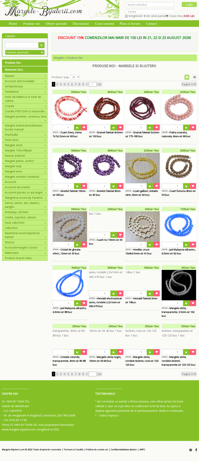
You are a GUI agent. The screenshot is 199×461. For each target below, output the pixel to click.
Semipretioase (14, 86)
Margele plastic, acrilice (19, 161)
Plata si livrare (130, 23)
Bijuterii (9, 76)
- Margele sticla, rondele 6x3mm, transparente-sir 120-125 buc (179, 360)
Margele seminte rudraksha (22, 176)
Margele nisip (13, 166)
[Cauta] (41, 45)
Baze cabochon (14, 222)
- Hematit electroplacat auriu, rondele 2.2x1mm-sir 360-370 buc (105, 302)
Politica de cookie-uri (97, 449)
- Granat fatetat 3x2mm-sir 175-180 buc (142, 134)
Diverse (9, 242)
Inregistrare (135, 16)
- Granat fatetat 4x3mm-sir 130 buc (106, 134)
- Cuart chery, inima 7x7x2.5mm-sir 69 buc (67, 134)
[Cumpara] (77, 127)
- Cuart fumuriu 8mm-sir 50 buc (179, 193)
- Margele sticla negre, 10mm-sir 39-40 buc (105, 359)
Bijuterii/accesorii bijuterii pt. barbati (22, 235)
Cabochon (11, 228)
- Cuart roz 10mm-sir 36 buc (105, 241)
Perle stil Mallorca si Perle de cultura (23, 99)
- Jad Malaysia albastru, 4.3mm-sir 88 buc (69, 310)
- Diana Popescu (108, 415)
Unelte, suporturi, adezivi (20, 217)
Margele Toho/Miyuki (18, 150)
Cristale (9, 106)
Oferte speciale (56, 23)
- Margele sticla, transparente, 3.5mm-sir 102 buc (178, 312)
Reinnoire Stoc (14, 69)
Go (99, 84)
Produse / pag (60, 77)
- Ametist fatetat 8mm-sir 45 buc (105, 193)
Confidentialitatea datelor (124, 449)
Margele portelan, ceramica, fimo (26, 116)
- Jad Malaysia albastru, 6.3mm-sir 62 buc (179, 251)
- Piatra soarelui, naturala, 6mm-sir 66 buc (176, 134)
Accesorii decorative (17, 187)
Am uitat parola (156, 16)
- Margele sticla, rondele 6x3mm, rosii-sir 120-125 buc (142, 360)
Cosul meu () (182, 16)
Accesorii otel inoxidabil (19, 81)
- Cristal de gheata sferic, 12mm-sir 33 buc (66, 251)
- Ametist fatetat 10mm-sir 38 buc (69, 193)
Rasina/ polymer (15, 155)
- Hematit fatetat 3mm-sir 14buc (141, 300)
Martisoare (12, 253)
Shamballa (11, 134)
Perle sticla (11, 140)
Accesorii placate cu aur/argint (24, 192)
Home (13, 23)
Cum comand (104, 23)
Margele (59, 58)
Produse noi (31, 23)
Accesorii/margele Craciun (21, 247)
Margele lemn (13, 171)
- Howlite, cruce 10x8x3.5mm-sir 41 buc (138, 251)
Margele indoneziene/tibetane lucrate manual (23, 127)
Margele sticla (13, 145)
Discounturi (81, 23)
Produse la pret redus (18, 258)
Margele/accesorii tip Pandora (24, 197)
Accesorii (10, 182)
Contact (151, 23)
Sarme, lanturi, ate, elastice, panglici (22, 205)
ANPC (142, 449)
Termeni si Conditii (73, 449)
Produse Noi (13, 62)
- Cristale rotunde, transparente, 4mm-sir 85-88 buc (69, 360)
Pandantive (12, 91)
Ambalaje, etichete (16, 212)
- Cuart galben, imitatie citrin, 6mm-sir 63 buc (141, 193)
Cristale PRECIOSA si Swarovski (24, 111)
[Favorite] (84, 127)
